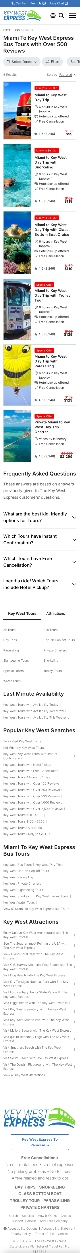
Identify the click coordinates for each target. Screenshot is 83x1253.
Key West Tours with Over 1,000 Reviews (32, 802)
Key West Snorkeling (17, 896)
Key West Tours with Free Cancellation (30, 771)
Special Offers (13, 671)
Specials (28, 1215)
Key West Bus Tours (17, 864)
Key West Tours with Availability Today (30, 704)
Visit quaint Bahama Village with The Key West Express (36, 1039)
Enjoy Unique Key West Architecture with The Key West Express (35, 935)
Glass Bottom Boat (40, 1193)
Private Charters (55, 650)
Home (7, 29)
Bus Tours (50, 630)
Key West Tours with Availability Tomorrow (33, 711)
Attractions (55, 613)
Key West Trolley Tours (52, 896)
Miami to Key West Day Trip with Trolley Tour (52, 295)
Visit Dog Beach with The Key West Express (34, 975)
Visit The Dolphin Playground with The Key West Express (37, 1066)
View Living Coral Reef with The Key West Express (33, 956)
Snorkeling (50, 660)
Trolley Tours (52, 671)
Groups (66, 1215)
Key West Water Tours (19, 902)
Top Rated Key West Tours (22, 741)
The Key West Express (50, 1241)
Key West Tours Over (22, 828)
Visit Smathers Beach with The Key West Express (32, 1049)
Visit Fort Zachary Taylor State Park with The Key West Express (35, 994)
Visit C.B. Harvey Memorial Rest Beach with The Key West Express (37, 967)
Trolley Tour (25, 1200)
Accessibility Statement (58, 1228)
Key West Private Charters (22, 883)
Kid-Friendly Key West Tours (23, 747)
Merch (13, 1215)
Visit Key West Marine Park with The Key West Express (36, 1022)
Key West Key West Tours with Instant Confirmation (30, 756)
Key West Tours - (22, 815)
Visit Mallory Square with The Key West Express (37, 1030)
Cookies (63, 1234)
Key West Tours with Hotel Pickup (27, 764)
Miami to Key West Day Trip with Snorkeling (51, 162)
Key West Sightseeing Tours (23, 890)
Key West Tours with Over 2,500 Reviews (33, 809)
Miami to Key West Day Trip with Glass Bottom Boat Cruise (52, 230)
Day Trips (10, 640)
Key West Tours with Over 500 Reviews (31, 796)
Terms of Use (44, 1234)
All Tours (9, 630)
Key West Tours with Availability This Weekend (36, 717)
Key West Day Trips (49, 864)
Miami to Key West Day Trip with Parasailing (51, 361)
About (31, 1221)
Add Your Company (54, 1221)
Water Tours (12, 681)
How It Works (47, 1215)
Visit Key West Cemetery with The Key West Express (34, 1011)
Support (17, 1221)
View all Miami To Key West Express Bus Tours (36, 909)
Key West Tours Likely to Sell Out (26, 834)
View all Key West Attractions (24, 1075)
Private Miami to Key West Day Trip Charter (52, 427)
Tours (16, 29)
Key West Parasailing (18, 877)
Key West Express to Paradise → (40, 1142)
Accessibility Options (22, 1228)
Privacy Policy (21, 1234)
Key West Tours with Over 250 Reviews (31, 790)
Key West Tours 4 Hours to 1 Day (26, 777)
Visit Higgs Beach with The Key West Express (35, 1003)
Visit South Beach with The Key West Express (35, 1058)
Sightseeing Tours (16, 660)
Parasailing (11, 650)
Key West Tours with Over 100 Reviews (31, 783)
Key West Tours (22, 613)
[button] (39, 517)
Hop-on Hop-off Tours (59, 640)
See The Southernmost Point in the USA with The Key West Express (35, 946)
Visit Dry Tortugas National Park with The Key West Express (35, 984)
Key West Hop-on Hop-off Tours (26, 871)
